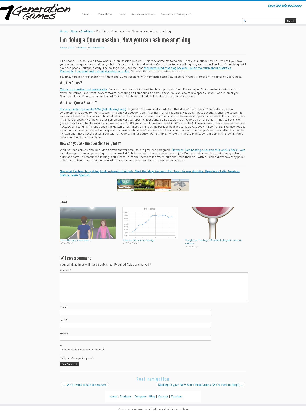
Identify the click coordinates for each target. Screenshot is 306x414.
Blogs (122, 14)
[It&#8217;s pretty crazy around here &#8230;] (89, 223)
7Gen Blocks (105, 14)
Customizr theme (181, 409)
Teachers (177, 396)
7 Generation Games (134, 409)
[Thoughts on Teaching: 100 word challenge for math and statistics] (214, 223)
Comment (66, 269)
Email (63, 320)
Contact (163, 396)
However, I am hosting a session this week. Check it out (208, 150)
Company (140, 396)
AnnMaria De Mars (97, 47)
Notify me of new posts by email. (77, 358)
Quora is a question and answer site (83, 89)
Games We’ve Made (143, 14)
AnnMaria (86, 31)
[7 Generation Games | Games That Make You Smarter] (35, 12)
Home (63, 31)
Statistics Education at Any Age (138, 240)
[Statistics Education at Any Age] (152, 223)
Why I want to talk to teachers (84, 385)
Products (125, 396)
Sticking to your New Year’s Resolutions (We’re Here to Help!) (200, 385)
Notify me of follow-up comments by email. (82, 349)
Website (64, 333)
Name (64, 307)
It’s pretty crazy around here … (75, 240)
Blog (152, 396)
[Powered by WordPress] (155, 408)
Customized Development (176, 14)
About (86, 14)
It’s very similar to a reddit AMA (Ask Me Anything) (93, 109)
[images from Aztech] (153, 185)
